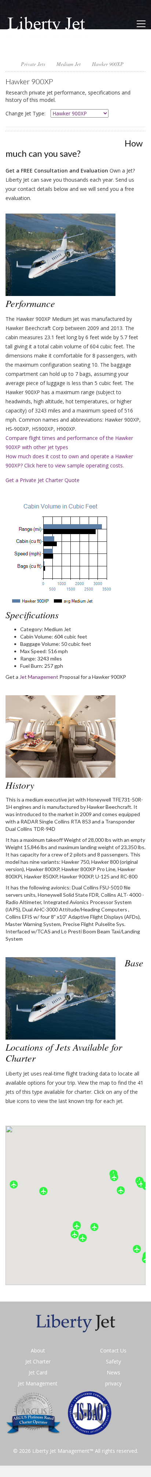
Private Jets (33, 63)
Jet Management (38, 677)
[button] (82, 1237)
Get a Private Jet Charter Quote (42, 480)
